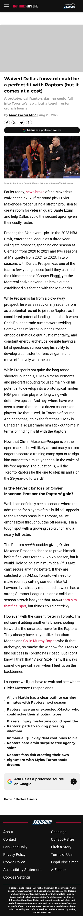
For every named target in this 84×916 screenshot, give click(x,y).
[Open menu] (6, 6)
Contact (9, 839)
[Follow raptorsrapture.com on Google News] (74, 781)
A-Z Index (58, 869)
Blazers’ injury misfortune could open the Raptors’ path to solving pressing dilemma (42, 726)
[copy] (29, 122)
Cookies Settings (17, 877)
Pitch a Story (61, 847)
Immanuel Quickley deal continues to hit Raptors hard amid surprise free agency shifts (42, 743)
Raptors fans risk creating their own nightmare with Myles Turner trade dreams (38, 760)
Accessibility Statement (22, 869)
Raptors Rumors (26, 799)
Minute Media (24, 888)
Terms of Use (62, 854)
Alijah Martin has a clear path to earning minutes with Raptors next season (41, 700)
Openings (58, 832)
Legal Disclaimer (64, 862)
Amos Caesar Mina (22, 115)
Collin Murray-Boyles (39, 641)
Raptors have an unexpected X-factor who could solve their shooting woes (43, 711)
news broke (35, 192)
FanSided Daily (15, 847)
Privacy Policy (14, 854)
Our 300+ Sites (63, 839)
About (8, 832)
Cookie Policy (14, 862)
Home (8, 799)
